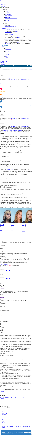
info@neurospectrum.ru (8, 63)
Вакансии (6, 52)
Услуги (3, 8)
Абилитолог (6, 38)
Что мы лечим (4, 27)
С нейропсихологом (7, 12)
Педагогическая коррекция (8, 14)
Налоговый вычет (4, 413)
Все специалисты (7, 43)
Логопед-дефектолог (7, 30)
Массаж (6, 21)
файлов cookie (12, 433)
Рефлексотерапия (7, 17)
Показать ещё (2, 391)
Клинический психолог (8, 29)
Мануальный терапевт (8, 32)
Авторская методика (5, 45)
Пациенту (3, 53)
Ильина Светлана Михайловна (26, 224)
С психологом (7, 10)
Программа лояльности (8, 49)
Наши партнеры (7, 51)
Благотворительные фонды (8, 47)
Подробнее (16, 31)
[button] (30, 105)
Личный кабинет (2, 6)
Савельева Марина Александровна (13, 225)
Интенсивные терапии (8, 20)
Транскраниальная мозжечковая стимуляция (11, 19)
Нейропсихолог (7, 36)
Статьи (6, 50)
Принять (27, 432)
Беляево (6, 56)
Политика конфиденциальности (4, 403)
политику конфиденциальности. (25, 79)
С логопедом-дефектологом (8, 15)
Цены (2, 411)
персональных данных (14, 79)
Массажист (6, 33)
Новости (6, 48)
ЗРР (0, 282)
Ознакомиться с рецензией (4, 249)
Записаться (1, 230)
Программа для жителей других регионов (10, 26)
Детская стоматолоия (5, 415)
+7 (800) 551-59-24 (8, 78)
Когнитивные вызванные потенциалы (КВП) (11, 24)
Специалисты (4, 28)
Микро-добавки (7, 54)
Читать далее (2, 288)
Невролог (6, 35)
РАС (0, 283)
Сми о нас (3, 423)
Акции (3, 46)
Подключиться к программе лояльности (5, 0)
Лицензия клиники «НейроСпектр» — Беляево (6, 401)
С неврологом (7, 11)
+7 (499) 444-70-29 (2, 5)
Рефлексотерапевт (7, 39)
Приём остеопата (7, 22)
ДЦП (0, 284)
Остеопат (6, 41)
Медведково (6, 57)
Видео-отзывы (2, 307)
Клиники (3, 55)
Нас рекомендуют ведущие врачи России (5, 71)
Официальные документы (5, 420)
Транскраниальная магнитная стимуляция (11, 18)
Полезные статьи (4, 414)
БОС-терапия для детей (8, 16)
